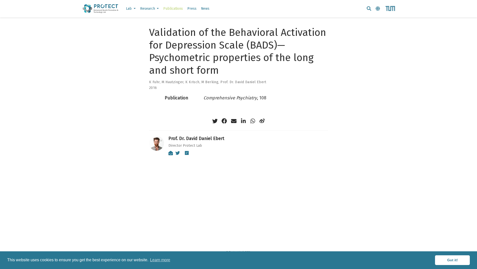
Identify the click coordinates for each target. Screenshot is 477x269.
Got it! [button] (452, 260)
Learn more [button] (160, 260)
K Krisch (192, 82)
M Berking (209, 82)
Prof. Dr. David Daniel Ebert (243, 82)
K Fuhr (154, 82)
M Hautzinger (172, 82)
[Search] (369, 9)
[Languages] (378, 9)
